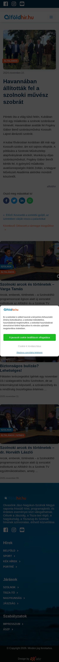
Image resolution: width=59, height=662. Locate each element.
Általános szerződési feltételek (29, 353)
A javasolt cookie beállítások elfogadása (29, 337)
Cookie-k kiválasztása (29, 346)
